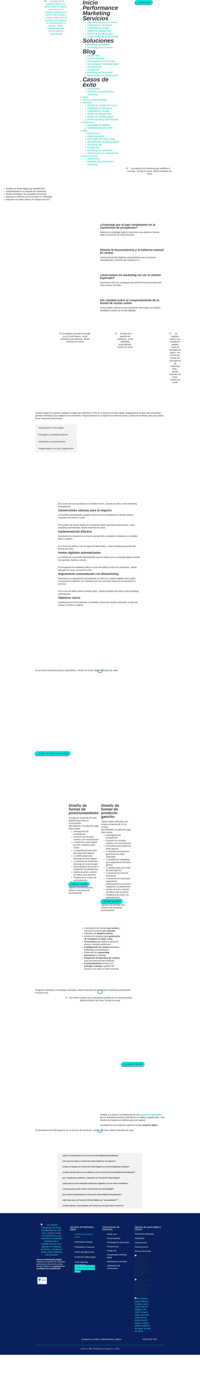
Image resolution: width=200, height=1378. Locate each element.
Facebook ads (94, 67)
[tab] (56, 427)
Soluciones (98, 40)
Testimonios (93, 88)
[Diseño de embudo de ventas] (56, 17)
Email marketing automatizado (102, 36)
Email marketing (95, 58)
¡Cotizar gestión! (111, 901)
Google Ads (93, 69)
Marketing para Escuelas (100, 47)
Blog (89, 51)
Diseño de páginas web (99, 31)
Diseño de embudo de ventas (102, 22)
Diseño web (93, 55)
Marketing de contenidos (99, 72)
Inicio (85, 97)
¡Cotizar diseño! (79, 884)
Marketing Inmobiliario (98, 44)
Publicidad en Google (98, 28)
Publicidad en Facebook (99, 25)
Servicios (95, 18)
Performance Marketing (100, 10)
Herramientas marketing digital (103, 64)
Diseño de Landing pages (100, 33)
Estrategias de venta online (101, 61)
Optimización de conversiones (102, 75)
